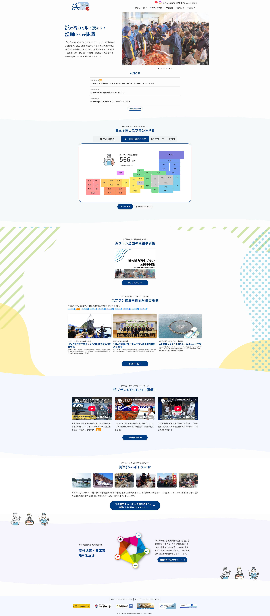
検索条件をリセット (144, 207)
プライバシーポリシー (142, 599)
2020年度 (118, 308)
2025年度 (72, 308)
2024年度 (85, 308)
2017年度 (143, 308)
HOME (113, 599)
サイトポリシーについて (124, 599)
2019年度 (127, 308)
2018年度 (135, 308)
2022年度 (102, 308)
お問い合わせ (155, 599)
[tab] (107, 139)
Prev (124, 39)
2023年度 (93, 308)
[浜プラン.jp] (81, 6)
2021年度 (110, 308)
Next (206, 39)
